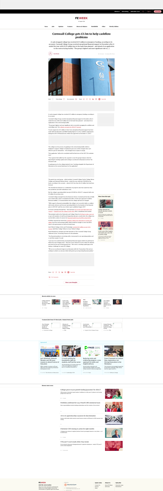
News (46, 26)
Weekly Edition (113, 26)
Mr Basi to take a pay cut (87, 214)
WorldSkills (94, 26)
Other (103, 26)
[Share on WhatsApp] (84, 99)
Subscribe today (119, 485)
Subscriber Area (135, 11)
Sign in (149, 11)
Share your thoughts (71, 282)
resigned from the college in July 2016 (64, 211)
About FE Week (108, 485)
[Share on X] (90, 99)
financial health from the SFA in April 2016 (79, 218)
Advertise (107, 486)
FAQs (96, 488)
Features (69, 26)
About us (117, 11)
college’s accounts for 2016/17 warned (70, 127)
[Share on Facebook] (87, 99)
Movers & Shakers (82, 26)
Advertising (125, 11)
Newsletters (118, 486)
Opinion (60, 26)
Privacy (97, 486)
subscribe (157, 11)
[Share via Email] (96, 99)
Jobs (53, 26)
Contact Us (97, 485)
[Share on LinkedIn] (93, 99)
